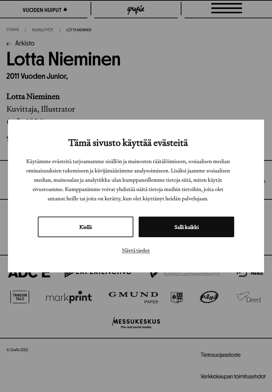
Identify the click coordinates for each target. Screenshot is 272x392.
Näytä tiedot (136, 250)
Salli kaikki (186, 227)
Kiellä (85, 227)
